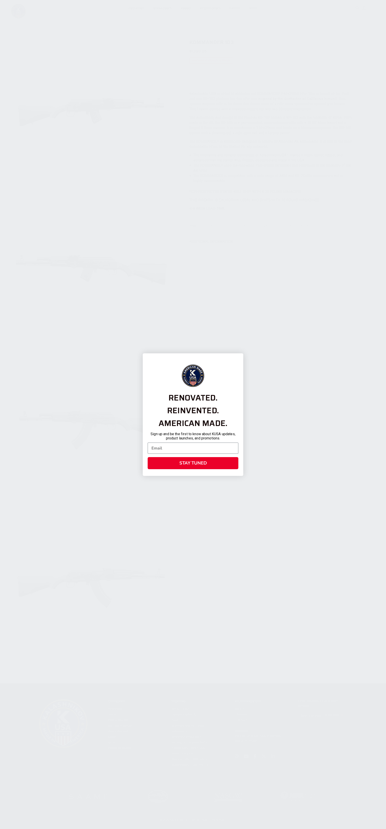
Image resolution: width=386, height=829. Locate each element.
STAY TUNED (193, 463)
